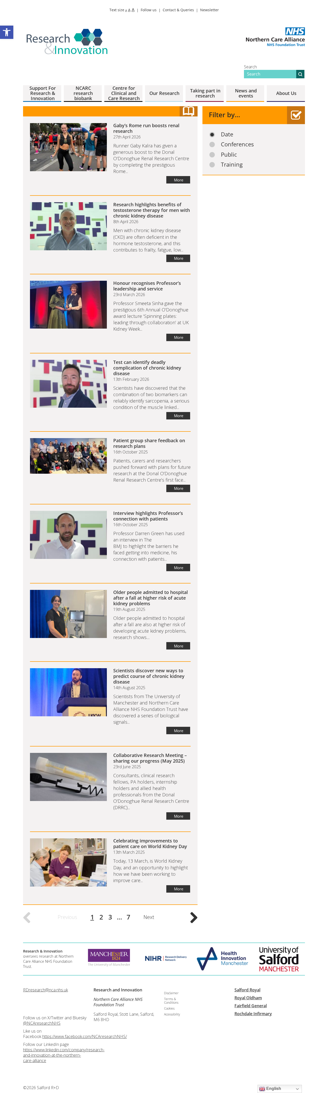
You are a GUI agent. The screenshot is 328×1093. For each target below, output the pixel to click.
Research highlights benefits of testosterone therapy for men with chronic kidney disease (151, 210)
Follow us (149, 9)
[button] (6, 32)
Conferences (237, 144)
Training (232, 164)
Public (229, 154)
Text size (122, 9)
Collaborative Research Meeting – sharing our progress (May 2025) (150, 758)
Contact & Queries (178, 9)
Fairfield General (250, 1006)
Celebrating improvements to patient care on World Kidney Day (150, 843)
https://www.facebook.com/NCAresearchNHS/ (84, 1036)
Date (227, 134)
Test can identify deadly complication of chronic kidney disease (147, 367)
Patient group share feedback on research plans (149, 443)
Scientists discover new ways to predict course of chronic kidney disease (148, 676)
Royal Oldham (248, 998)
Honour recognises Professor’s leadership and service (147, 286)
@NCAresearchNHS (41, 1023)
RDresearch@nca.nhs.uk (45, 990)
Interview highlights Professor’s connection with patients (148, 516)
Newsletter (209, 9)
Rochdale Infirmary (253, 1013)
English (273, 1088)
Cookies (169, 1008)
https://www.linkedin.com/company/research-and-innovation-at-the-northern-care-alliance (64, 1055)
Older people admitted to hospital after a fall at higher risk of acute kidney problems (150, 598)
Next (149, 917)
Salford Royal (247, 990)
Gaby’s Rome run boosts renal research (146, 128)
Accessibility (172, 1014)
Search (250, 67)
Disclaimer (171, 993)
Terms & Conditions (171, 1001)
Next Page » (194, 917)
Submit (300, 74)
